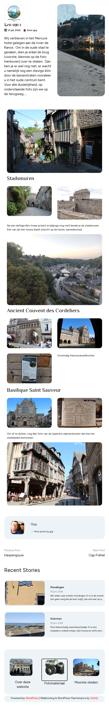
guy (35, 30)
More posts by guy (43, 531)
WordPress (32, 698)
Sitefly (94, 698)
